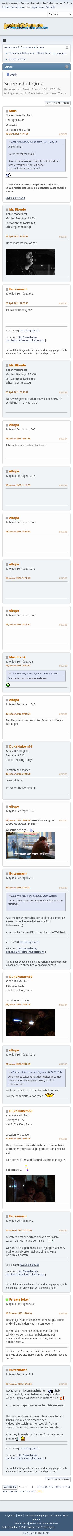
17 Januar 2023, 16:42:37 (18, 665)
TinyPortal (10, 1515)
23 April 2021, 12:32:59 (17, 236)
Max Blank (17, 657)
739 (5, 1491)
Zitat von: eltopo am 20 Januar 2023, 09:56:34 (34, 895)
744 (33, 1491)
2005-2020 (45, 1533)
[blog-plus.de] (11, 298)
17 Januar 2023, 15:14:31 (18, 624)
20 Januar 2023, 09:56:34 (18, 713)
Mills (13, 111)
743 (27, 1491)
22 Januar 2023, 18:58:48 (18, 1004)
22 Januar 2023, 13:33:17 (18, 887)
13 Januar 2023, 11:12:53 (18, 485)
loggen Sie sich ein (13, 7)
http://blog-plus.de (29, 330)
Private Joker (19, 1299)
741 (16, 1491)
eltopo (14, 425)
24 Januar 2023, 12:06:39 (18, 1063)
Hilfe (20, 1515)
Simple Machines (50, 1523)
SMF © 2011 (35, 1523)
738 (67, 1487)
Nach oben (10, 1487)
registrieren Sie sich (43, 7)
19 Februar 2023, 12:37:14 (19, 1230)
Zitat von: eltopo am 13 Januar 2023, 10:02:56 (34, 673)
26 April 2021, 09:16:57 (17, 392)
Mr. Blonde (17, 209)
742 (21, 1491)
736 (56, 1487)
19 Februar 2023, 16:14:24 (19, 1383)
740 (10, 1491)
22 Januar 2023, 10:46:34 (18, 820)
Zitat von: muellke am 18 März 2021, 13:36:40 (34, 141)
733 (39, 1487)
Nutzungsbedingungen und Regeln (43, 1515)
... (35, 1487)
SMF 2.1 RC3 (21, 1523)
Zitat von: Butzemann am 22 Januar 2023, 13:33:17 (36, 1072)
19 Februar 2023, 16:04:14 (19, 1313)
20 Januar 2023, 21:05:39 (18, 773)
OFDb (13, 74)
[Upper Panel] (67, 47)
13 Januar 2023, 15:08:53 (18, 531)
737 (62, 1487)
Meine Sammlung (15, 197)
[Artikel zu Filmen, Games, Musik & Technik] (11, 231)
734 (45, 1487)
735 (50, 1487)
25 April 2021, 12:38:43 (17, 303)
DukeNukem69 (20, 746)
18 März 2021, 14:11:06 (17, 133)
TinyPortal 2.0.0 (30, 1533)
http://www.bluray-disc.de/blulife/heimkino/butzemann (25, 338)
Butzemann (18, 289)
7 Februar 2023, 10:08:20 (18, 1138)
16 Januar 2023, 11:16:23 (18, 577)
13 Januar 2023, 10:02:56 (18, 438)
